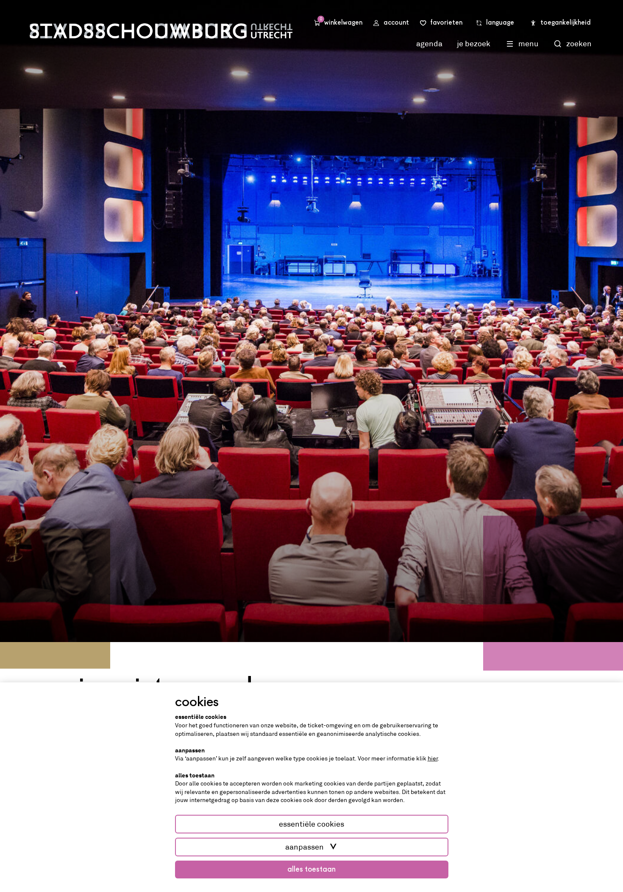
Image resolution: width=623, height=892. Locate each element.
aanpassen (304, 847)
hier (433, 758)
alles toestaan (311, 869)
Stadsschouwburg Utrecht (161, 31)
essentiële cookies (311, 824)
